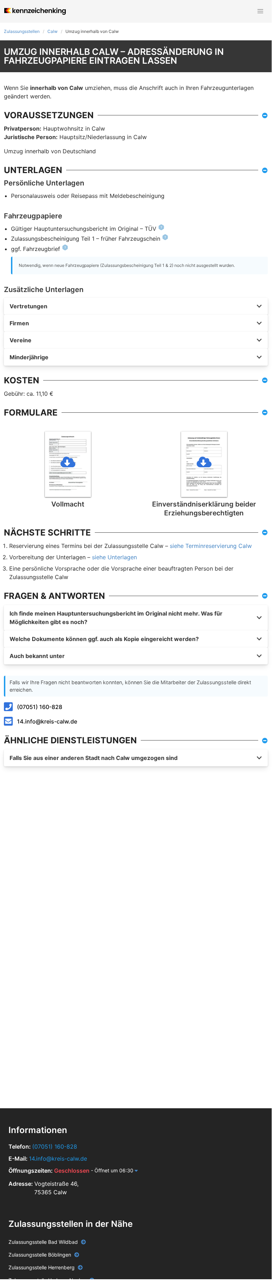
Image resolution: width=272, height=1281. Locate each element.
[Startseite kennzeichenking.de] (35, 11)
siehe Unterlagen (114, 557)
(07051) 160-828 (39, 706)
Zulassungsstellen (22, 31)
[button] (260, 11)
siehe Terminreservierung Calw (211, 545)
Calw (52, 31)
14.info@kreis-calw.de (47, 721)
